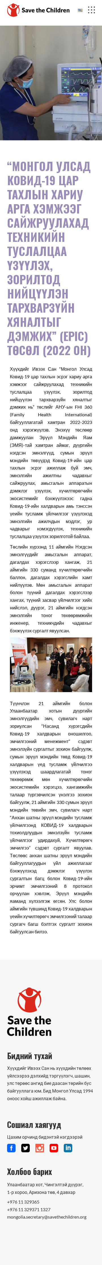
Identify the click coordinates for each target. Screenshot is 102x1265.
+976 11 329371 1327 (28, 1209)
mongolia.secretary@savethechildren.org (46, 1216)
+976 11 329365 (23, 1201)
